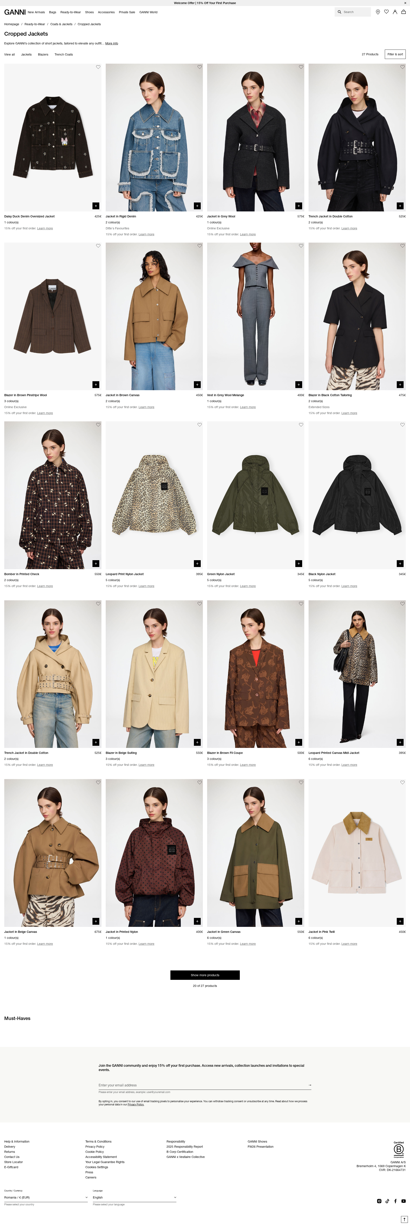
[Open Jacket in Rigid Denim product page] (154, 137)
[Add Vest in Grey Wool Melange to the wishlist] (301, 246)
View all (9, 54)
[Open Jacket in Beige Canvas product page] (52, 853)
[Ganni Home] (15, 12)
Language (97, 1191)
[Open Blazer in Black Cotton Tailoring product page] (357, 316)
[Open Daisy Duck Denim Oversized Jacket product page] (52, 137)
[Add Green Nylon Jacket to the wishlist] (301, 425)
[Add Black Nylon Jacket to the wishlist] (402, 425)
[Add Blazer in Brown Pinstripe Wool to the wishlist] (98, 246)
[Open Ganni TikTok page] (387, 1201)
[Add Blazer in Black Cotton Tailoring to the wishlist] (402, 246)
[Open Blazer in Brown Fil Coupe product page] (255, 674)
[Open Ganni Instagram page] (379, 1201)
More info (111, 43)
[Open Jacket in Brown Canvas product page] (154, 316)
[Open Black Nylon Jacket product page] (357, 495)
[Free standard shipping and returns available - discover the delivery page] (205, 3)
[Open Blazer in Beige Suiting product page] (154, 674)
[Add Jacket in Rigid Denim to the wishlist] (199, 67)
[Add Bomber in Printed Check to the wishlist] (98, 425)
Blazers (43, 54)
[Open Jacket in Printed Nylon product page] (154, 853)
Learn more (45, 228)
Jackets (26, 54)
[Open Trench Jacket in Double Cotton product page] (357, 137)
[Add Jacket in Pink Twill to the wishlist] (402, 782)
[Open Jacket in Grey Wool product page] (255, 137)
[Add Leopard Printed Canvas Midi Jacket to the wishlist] (402, 604)
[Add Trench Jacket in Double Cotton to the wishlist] (402, 67)
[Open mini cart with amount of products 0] (403, 11)
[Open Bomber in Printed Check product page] (52, 495)
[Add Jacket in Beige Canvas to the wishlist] (98, 782)
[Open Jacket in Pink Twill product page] (357, 853)
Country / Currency (13, 1191)
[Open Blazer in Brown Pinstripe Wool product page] (52, 316)
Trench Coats (64, 54)
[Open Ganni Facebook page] (395, 1201)
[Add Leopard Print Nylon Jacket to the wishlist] (199, 425)
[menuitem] (36, 12)
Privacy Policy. (136, 1104)
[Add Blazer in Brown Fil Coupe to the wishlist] (301, 604)
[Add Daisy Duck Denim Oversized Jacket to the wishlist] (98, 67)
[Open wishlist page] (386, 11)
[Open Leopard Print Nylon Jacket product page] (154, 495)
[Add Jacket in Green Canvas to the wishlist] (301, 782)
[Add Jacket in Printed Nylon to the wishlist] (199, 782)
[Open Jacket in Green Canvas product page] (255, 853)
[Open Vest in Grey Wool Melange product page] (255, 316)
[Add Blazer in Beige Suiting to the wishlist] (199, 604)
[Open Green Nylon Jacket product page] (255, 495)
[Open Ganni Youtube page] (403, 1201)
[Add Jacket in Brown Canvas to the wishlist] (199, 246)
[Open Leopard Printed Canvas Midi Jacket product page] (357, 674)
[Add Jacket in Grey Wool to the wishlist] (301, 67)
